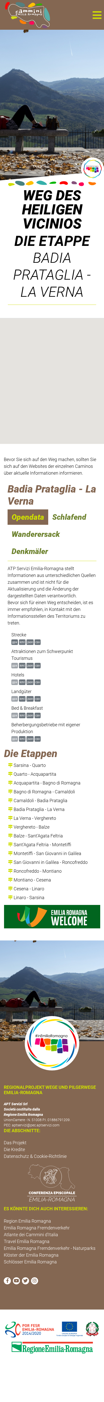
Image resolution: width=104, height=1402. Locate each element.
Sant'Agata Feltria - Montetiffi (42, 844)
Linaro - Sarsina (28, 897)
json (30, 642)
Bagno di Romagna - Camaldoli (44, 791)
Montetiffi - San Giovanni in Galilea (47, 853)
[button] (97, 15)
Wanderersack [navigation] (36, 534)
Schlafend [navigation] (69, 517)
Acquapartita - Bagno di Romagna (47, 783)
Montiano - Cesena (32, 880)
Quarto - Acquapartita (34, 774)
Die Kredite (14, 1149)
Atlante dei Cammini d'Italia (31, 1234)
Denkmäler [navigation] (30, 551)
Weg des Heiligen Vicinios (52, 209)
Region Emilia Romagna (27, 1221)
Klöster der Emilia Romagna (31, 1255)
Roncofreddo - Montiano (37, 871)
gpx (14, 642)
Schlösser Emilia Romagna (30, 1261)
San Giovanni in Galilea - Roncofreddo (50, 862)
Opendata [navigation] (28, 517)
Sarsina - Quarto (29, 765)
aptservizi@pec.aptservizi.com (35, 1125)
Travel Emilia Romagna (26, 1241)
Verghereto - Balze (31, 827)
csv (37, 642)
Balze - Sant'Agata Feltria (38, 835)
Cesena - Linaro (28, 888)
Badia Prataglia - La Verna (39, 809)
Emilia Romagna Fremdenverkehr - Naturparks (49, 1248)
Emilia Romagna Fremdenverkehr (37, 1227)
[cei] (52, 1183)
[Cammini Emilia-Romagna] (25, 15)
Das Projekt (15, 1142)
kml (22, 642)
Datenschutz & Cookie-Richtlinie (35, 1156)
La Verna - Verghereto (34, 818)
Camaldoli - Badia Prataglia (40, 800)
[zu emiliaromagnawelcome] (52, 916)
